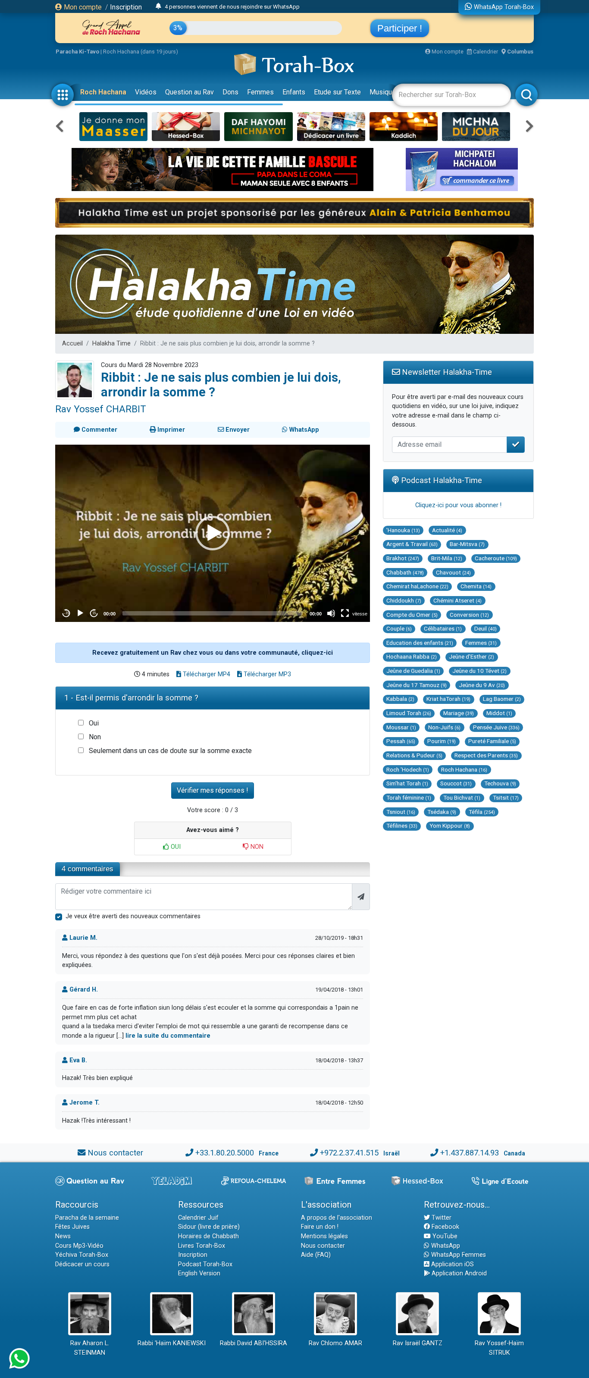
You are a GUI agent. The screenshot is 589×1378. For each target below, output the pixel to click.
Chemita (476, 586)
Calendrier (485, 51)
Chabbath (405, 572)
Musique (383, 92)
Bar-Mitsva (467, 543)
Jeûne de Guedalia (413, 670)
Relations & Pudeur (414, 755)
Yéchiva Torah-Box (81, 1255)
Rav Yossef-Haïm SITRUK (499, 1348)
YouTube (444, 1236)
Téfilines (401, 825)
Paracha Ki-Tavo (77, 51)
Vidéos (146, 92)
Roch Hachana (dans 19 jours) (140, 51)
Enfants (293, 92)
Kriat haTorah (448, 698)
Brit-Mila (446, 558)
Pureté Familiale (492, 741)
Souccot (456, 783)
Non (95, 737)
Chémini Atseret (457, 600)
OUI (175, 847)
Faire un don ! (319, 1226)
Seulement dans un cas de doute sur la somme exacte (170, 751)
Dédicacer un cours (82, 1264)
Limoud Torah (408, 712)
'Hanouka (403, 530)
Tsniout (400, 811)
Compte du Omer (412, 614)
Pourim (441, 741)
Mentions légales (324, 1236)
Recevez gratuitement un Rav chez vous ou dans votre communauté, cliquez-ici (212, 652)
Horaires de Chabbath (208, 1236)
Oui (94, 723)
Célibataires (443, 628)
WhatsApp (444, 1245)
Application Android (458, 1273)
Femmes (260, 92)
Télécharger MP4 (205, 674)
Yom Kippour (449, 825)
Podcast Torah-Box (205, 1264)
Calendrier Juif (198, 1217)
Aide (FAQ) (316, 1255)
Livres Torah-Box (201, 1245)
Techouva (500, 783)
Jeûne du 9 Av (482, 684)
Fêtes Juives (72, 1226)
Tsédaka (441, 811)
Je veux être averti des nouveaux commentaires (133, 916)
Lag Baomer (502, 698)
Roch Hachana (103, 92)
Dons (230, 92)
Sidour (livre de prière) (209, 1226)
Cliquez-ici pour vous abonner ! (458, 505)
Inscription (126, 7)
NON (256, 847)
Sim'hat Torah (407, 783)
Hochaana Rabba (411, 656)
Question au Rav (189, 92)
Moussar (401, 727)
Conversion (469, 614)
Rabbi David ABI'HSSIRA (253, 1343)
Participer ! (399, 28)
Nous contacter (115, 1152)
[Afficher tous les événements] (158, 6)
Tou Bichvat (461, 797)
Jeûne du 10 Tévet (479, 670)
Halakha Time (111, 343)
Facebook (444, 1226)
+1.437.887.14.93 (469, 1152)
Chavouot (453, 572)
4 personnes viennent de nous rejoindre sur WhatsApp (232, 6)
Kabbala (400, 698)
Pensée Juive (496, 727)
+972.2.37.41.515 (349, 1152)
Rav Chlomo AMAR (335, 1343)
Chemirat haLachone (417, 586)
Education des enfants (419, 642)
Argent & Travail (412, 543)
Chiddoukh (403, 600)
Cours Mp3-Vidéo (79, 1245)
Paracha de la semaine (87, 1217)
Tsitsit (506, 797)
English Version (199, 1273)
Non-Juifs (444, 727)
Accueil (72, 343)
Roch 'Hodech (407, 769)
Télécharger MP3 (266, 674)
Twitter (440, 1217)
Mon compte (82, 7)
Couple (399, 628)
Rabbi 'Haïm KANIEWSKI (172, 1343)
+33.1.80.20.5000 (224, 1152)
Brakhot (402, 558)
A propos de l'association (336, 1217)
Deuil (485, 628)
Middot (499, 712)
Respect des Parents (486, 755)
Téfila (482, 811)
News (63, 1236)
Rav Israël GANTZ (417, 1343)
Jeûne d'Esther (471, 656)
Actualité (447, 530)
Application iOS (451, 1264)
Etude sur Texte (337, 92)
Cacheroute (496, 558)
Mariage (458, 712)
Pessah (400, 741)
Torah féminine (408, 797)
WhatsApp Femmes (457, 1255)
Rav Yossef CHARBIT (100, 408)
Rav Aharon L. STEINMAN (89, 1348)
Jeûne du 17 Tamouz (416, 684)
